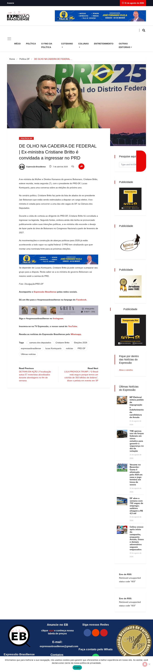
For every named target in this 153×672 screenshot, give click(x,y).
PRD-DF (81, 348)
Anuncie (10, 3)
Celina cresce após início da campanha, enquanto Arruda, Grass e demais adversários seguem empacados (137, 538)
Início (17, 43)
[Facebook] (87, 632)
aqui (51, 630)
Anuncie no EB (57, 624)
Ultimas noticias (28, 354)
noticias (69, 348)
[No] (149, 664)
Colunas (83, 43)
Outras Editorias (124, 45)
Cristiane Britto (62, 342)
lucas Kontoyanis (53, 348)
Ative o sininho (126, 370)
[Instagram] (95, 632)
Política (31, 43)
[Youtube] (104, 632)
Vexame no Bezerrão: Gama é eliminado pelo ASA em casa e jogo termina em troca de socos (136, 474)
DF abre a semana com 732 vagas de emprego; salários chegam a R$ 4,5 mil (136, 505)
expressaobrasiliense (31, 348)
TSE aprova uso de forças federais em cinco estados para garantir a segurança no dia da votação (137, 441)
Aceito (77, 667)
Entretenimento (103, 43)
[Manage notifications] (145, 664)
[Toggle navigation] (9, 38)
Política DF (24, 59)
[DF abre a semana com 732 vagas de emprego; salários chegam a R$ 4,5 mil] (122, 501)
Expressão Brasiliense (36, 167)
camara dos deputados (40, 342)
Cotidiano (67, 43)
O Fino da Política (46, 45)
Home (12, 59)
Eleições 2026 (80, 342)
